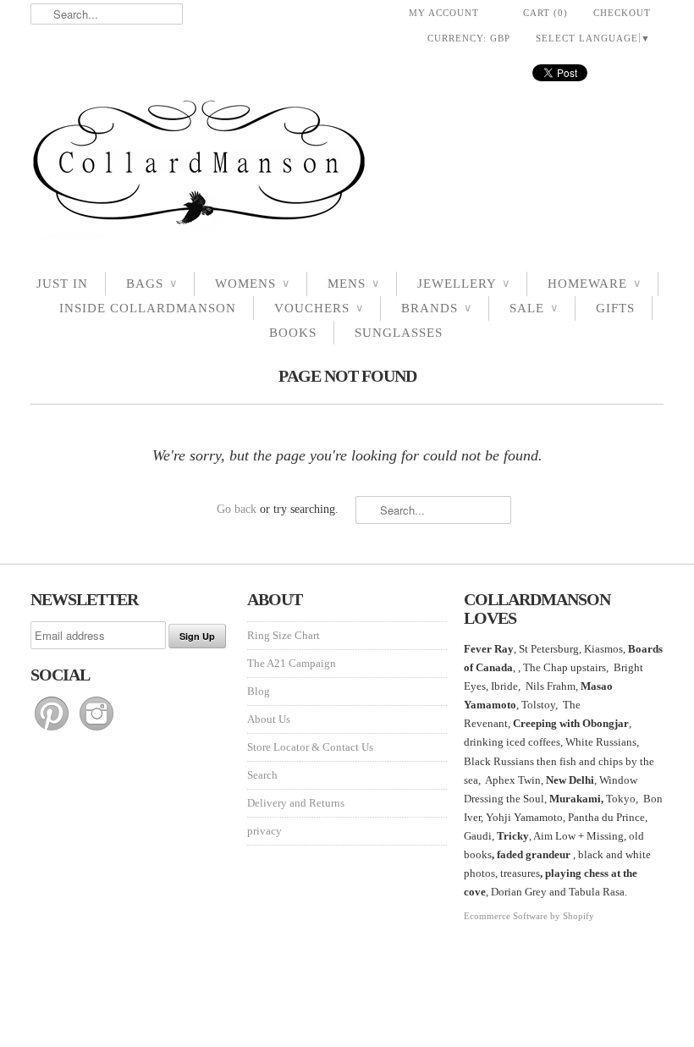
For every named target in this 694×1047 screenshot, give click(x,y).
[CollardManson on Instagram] (96, 731)
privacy (264, 830)
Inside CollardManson (147, 308)
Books (293, 332)
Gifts (615, 308)
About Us (268, 719)
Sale (533, 308)
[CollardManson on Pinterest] (52, 731)
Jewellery (463, 283)
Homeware (594, 283)
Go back (236, 509)
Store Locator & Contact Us (310, 747)
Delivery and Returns (295, 802)
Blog (258, 691)
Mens (353, 283)
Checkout (622, 13)
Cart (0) (545, 13)
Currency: (468, 38)
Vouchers (318, 308)
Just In (62, 283)
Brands (436, 308)
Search (262, 775)
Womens (252, 283)
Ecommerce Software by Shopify (529, 916)
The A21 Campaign (291, 663)
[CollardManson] (347, 167)
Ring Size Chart (283, 635)
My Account (444, 13)
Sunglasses (399, 332)
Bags (151, 283)
